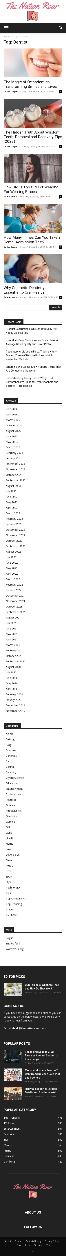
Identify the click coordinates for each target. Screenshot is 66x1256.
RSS (48, 1245)
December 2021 (15, 595)
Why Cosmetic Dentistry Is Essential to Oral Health (26, 290)
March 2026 (13, 420)
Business (11, 750)
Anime (9, 734)
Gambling (11, 816)
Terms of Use (24, 1245)
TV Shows (12, 915)
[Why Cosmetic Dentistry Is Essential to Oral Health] (33, 268)
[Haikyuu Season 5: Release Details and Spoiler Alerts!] (13, 1093)
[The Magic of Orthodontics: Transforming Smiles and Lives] (33, 62)
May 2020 (12, 683)
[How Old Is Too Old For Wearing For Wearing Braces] (33, 168)
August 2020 (13, 667)
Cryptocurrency (15, 777)
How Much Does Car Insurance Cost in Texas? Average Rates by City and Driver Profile (32, 342)
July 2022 (11, 557)
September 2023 (15, 480)
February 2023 (14, 518)
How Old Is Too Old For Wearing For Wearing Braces (31, 189)
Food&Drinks (14, 810)
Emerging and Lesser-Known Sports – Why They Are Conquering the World (33, 368)
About (8, 1241)
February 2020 (14, 694)
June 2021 (12, 628)
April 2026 (12, 414)
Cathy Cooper (11, 91)
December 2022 (15, 529)
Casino (10, 766)
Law (8, 849)
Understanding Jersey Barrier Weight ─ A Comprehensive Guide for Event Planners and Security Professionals (32, 382)
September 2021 (15, 612)
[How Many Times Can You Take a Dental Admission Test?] (33, 218)
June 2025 (12, 436)
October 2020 (14, 656)
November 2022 (15, 535)
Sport (9, 876)
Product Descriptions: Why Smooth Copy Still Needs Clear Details (31, 330)
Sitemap (38, 1245)
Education (12, 783)
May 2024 (12, 442)
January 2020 (13, 700)
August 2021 (13, 617)
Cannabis (11, 756)
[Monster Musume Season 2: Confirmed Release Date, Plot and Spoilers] (13, 1074)
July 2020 (11, 672)
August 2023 (13, 486)
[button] (6, 28)
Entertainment (14, 788)
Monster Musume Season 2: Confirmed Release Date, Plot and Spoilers (42, 1074)
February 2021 (14, 650)
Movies (10, 860)
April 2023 (12, 507)
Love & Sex (12, 854)
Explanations (13, 794)
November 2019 (15, 711)
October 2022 (14, 540)
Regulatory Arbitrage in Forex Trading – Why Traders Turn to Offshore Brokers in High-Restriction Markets (31, 355)
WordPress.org (14, 949)
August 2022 (13, 551)
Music (9, 865)
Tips (8, 893)
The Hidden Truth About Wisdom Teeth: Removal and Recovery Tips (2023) (33, 137)
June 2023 (12, 496)
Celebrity (11, 772)
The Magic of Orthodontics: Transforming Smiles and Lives (30, 84)
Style (9, 882)
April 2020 (12, 689)
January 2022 (13, 590)
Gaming (10, 821)
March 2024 (13, 447)
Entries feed (13, 943)
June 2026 (12, 409)
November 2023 (15, 469)
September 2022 (15, 546)
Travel (9, 909)
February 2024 (14, 453)
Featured (11, 799)
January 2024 (13, 458)
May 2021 (12, 634)
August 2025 (13, 431)
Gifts (8, 827)
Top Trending (14, 904)
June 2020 (12, 678)
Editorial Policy (33, 1241)
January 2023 (13, 524)
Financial (11, 805)
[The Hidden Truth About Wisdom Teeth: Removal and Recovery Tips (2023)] (33, 113)
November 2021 (15, 601)
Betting (10, 739)
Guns (9, 832)
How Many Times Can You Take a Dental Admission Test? (32, 239)
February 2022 (14, 584)
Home (7, 36)
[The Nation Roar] (33, 11)
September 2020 (15, 661)
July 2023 (11, 491)
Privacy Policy (52, 1241)
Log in (9, 938)
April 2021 (12, 639)
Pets (8, 871)
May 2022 (12, 568)
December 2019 (15, 705)
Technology (13, 887)
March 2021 (13, 645)
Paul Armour (10, 196)
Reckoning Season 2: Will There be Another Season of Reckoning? (41, 1055)
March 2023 (13, 513)
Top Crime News (16, 898)
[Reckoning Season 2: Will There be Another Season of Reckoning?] (13, 1056)
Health (10, 838)
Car (8, 761)
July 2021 (11, 623)
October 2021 (14, 606)
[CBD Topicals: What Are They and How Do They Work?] (13, 989)
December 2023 (15, 464)
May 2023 (12, 502)
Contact (18, 1241)
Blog (8, 745)
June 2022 (12, 562)
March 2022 (13, 579)
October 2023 (14, 475)
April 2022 (12, 573)
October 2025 (14, 425)
